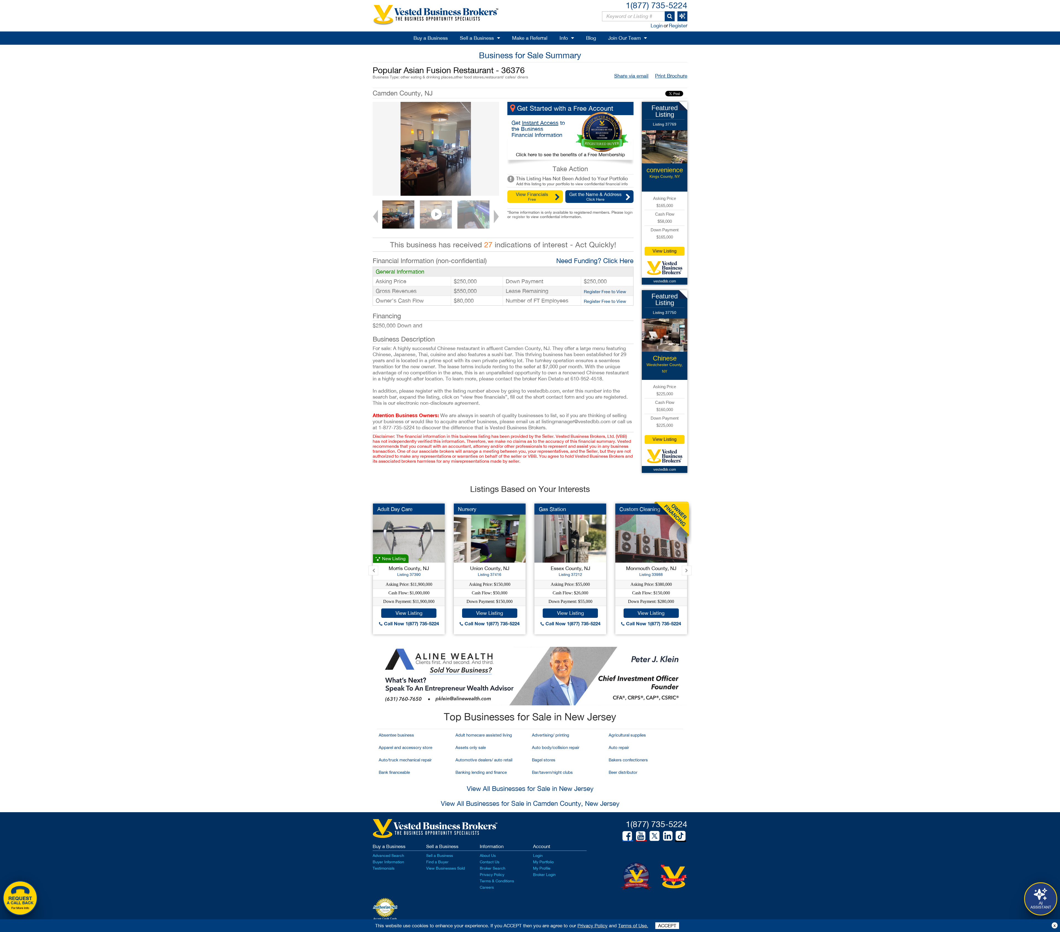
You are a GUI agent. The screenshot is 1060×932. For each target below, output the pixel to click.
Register (678, 25)
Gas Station (552, 509)
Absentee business (396, 735)
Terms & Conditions (497, 881)
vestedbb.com (664, 281)
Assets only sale (470, 747)
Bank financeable (394, 772)
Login (657, 25)
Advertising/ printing (550, 735)
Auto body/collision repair (555, 747)
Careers (487, 887)
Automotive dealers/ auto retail (483, 760)
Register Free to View (605, 291)
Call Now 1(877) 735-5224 (411, 623)
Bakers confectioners (628, 760)
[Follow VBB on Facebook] (627, 835)
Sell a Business (477, 38)
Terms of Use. (633, 925)
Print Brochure (671, 76)
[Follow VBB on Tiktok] (680, 836)
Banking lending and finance (481, 772)
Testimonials (383, 868)
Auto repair (619, 747)
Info (564, 38)
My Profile (541, 868)
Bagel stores (543, 760)
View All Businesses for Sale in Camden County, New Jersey (530, 803)
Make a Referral (529, 38)
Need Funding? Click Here (595, 260)
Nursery (467, 509)
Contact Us (489, 862)
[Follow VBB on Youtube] (640, 835)
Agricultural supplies (627, 735)
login (628, 212)
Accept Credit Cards (385, 918)
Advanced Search (388, 855)
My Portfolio (543, 862)
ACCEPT (667, 925)
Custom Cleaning (639, 509)
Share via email (631, 76)
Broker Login (544, 874)
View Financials (532, 197)
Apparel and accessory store (405, 747)
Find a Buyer (437, 862)
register (518, 217)
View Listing (665, 251)
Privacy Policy (492, 874)
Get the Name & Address (595, 197)
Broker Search (492, 868)
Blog (591, 38)
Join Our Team (624, 38)
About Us (488, 855)
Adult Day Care (394, 509)
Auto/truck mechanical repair (405, 760)
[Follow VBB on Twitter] (654, 835)
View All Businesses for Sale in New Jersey (530, 788)
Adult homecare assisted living (483, 735)
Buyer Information (388, 862)
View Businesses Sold (445, 868)
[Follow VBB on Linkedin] (667, 835)
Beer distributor (623, 772)
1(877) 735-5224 (656, 5)
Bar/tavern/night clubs (552, 772)
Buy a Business (431, 38)
